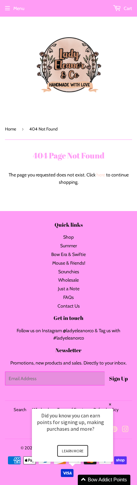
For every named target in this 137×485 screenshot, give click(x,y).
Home (10, 128)
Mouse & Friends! (68, 263)
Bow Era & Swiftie (68, 254)
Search (20, 409)
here (100, 175)
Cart (127, 8)
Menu (18, 8)
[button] (80, 480)
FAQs (68, 297)
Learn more (72, 450)
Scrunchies (68, 272)
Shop (68, 237)
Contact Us (69, 306)
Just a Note (68, 289)
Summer (68, 246)
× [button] (110, 404)
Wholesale (68, 280)
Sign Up (118, 378)
